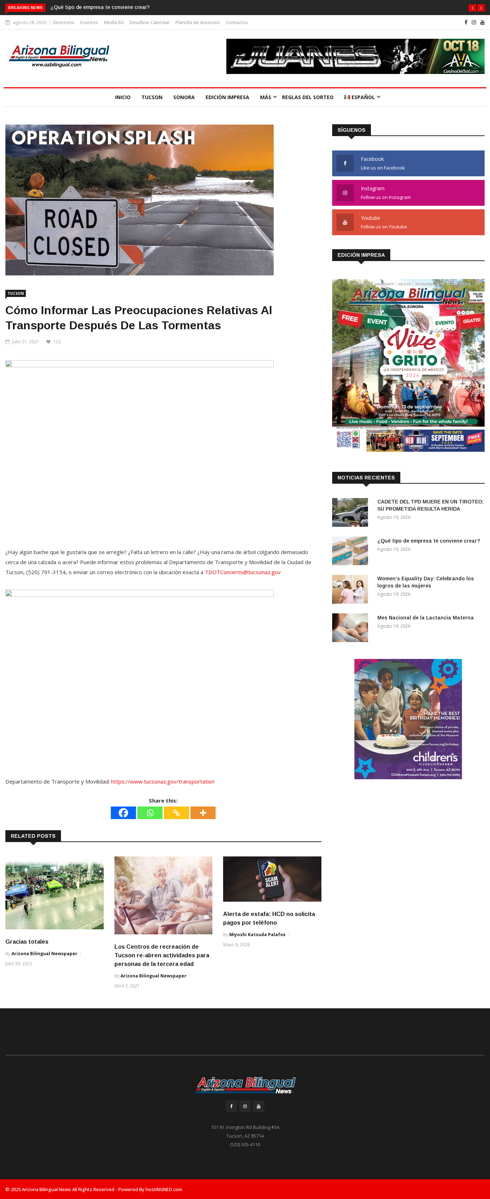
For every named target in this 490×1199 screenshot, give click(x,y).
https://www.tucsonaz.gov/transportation (163, 781)
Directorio (64, 22)
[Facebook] (123, 813)
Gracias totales (26, 942)
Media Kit (114, 22)
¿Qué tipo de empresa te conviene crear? (100, 7)
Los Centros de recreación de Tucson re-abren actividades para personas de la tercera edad (161, 955)
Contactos (237, 22)
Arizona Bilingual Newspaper (44, 954)
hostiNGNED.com (164, 1189)
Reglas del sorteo (308, 97)
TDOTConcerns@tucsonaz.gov (243, 572)
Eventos (89, 22)
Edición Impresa (227, 97)
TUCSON (151, 97)
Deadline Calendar (150, 22)
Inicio (123, 97)
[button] (472, 7)
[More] (203, 813)
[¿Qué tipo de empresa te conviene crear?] (352, 552)
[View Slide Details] (355, 56)
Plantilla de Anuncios (197, 22)
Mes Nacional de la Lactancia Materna (425, 618)
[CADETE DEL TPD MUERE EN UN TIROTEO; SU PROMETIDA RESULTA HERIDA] (352, 513)
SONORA (184, 97)
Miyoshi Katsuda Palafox (257, 934)
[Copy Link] (176, 813)
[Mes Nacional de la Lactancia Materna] (352, 629)
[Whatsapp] (149, 813)
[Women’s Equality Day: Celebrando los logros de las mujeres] (352, 590)
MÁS (265, 97)
